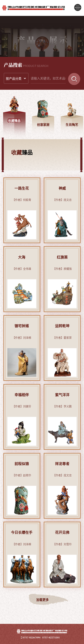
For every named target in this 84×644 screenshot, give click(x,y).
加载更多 (42, 599)
